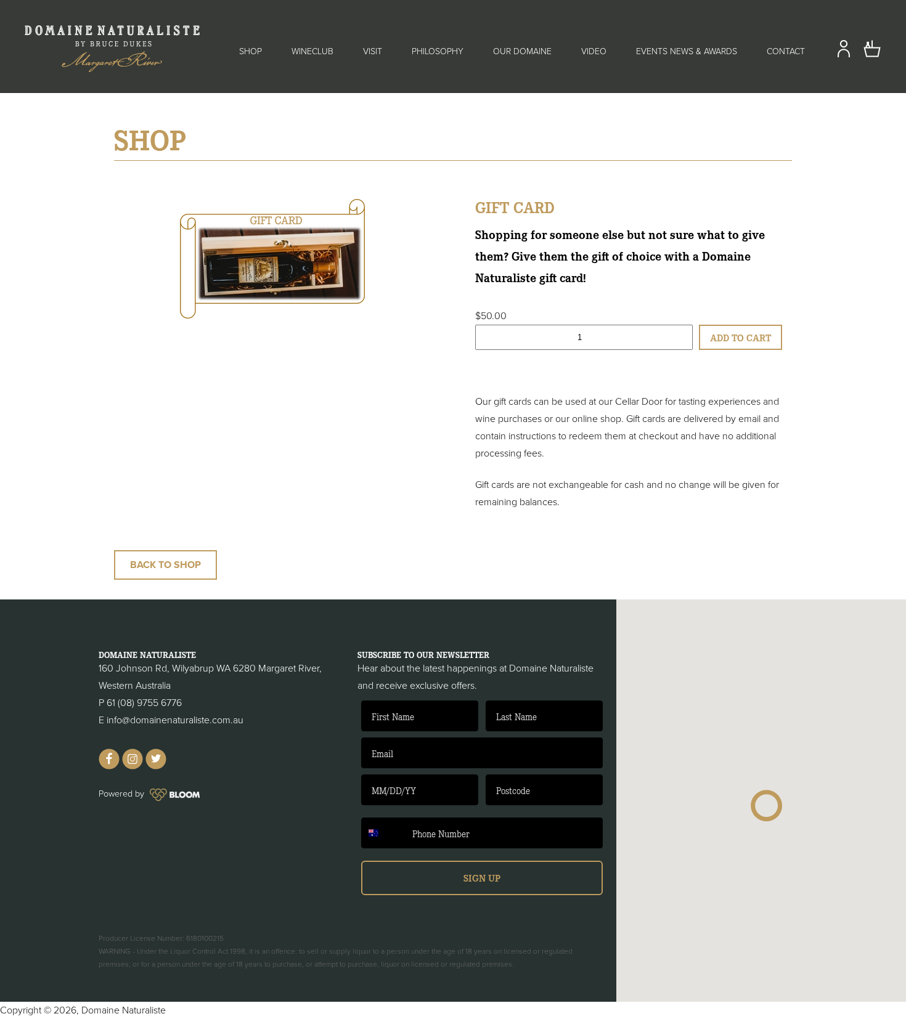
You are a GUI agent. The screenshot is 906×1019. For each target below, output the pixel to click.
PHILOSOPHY (437, 51)
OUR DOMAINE (522, 51)
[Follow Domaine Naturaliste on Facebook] (109, 766)
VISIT (372, 51)
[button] (767, 806)
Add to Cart (740, 337)
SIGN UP (481, 877)
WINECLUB (312, 51)
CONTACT (786, 51)
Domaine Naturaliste (123, 1010)
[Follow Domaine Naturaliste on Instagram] (132, 766)
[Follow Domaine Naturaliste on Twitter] (155, 766)
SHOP (250, 51)
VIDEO (593, 51)
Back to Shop (165, 565)
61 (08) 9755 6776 (144, 703)
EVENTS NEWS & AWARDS (686, 51)
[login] (844, 55)
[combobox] (384, 833)
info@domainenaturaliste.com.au (175, 720)
